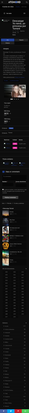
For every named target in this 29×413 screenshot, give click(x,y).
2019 (6, 277)
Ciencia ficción (8, 345)
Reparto (21, 40)
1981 (22, 311)
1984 (22, 308)
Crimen (6, 351)
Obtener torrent (9, 143)
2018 (14, 277)
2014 (22, 280)
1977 (6, 316)
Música (6, 377)
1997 (14, 297)
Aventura (7, 335)
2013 (6, 283)
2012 (14, 283)
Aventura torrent (9, 339)
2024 (14, 272)
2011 (23, 283)
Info (8, 40)
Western (7, 406)
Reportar (18, 6)
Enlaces (8, 43)
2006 (14, 288)
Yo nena (6, 80)
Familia (6, 361)
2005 (22, 288)
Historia (7, 367)
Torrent (11, 128)
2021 (14, 274)
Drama (14, 34)
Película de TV (8, 380)
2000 (14, 294)
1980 (6, 314)
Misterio (7, 374)
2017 (22, 277)
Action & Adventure (9, 329)
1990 (22, 302)
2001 (6, 294)
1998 (6, 297)
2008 (22, 286)
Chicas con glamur (19, 77)
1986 (6, 308)
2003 (14, 291)
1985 (14, 308)
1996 (22, 297)
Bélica (6, 342)
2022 (6, 274)
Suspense (7, 396)
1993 (22, 300)
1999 (22, 294)
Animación (7, 332)
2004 (6, 291)
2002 (22, 291)
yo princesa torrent (14, 80)
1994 (14, 300)
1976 (14, 316)
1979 (14, 314)
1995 (6, 300)
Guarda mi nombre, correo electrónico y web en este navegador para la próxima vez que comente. (14, 191)
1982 (14, 311)
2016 (6, 280)
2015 (14, 280)
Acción (6, 326)
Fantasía (7, 364)
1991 (14, 302)
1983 (6, 311)
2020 (22, 274)
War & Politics (8, 403)
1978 (22, 314)
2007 (6, 288)
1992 (6, 302)
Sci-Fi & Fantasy (9, 390)
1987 (22, 305)
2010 (6, 286)
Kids (6, 371)
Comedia (7, 348)
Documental (8, 355)
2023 (22, 272)
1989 (6, 305)
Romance (7, 387)
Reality (6, 383)
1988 (14, 305)
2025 (6, 272)
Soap (6, 393)
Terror (6, 400)
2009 (14, 286)
